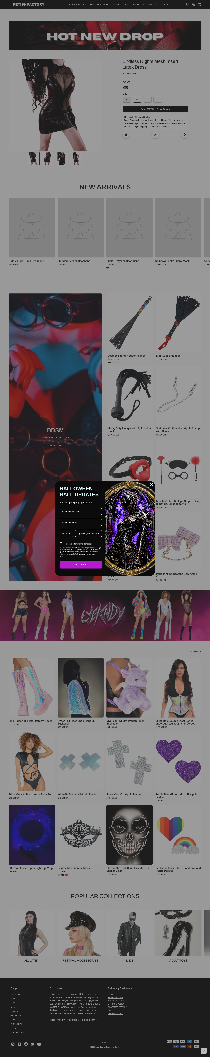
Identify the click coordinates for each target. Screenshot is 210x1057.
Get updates (81, 564)
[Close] (151, 484)
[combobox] (66, 533)
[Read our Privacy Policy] (100, 548)
